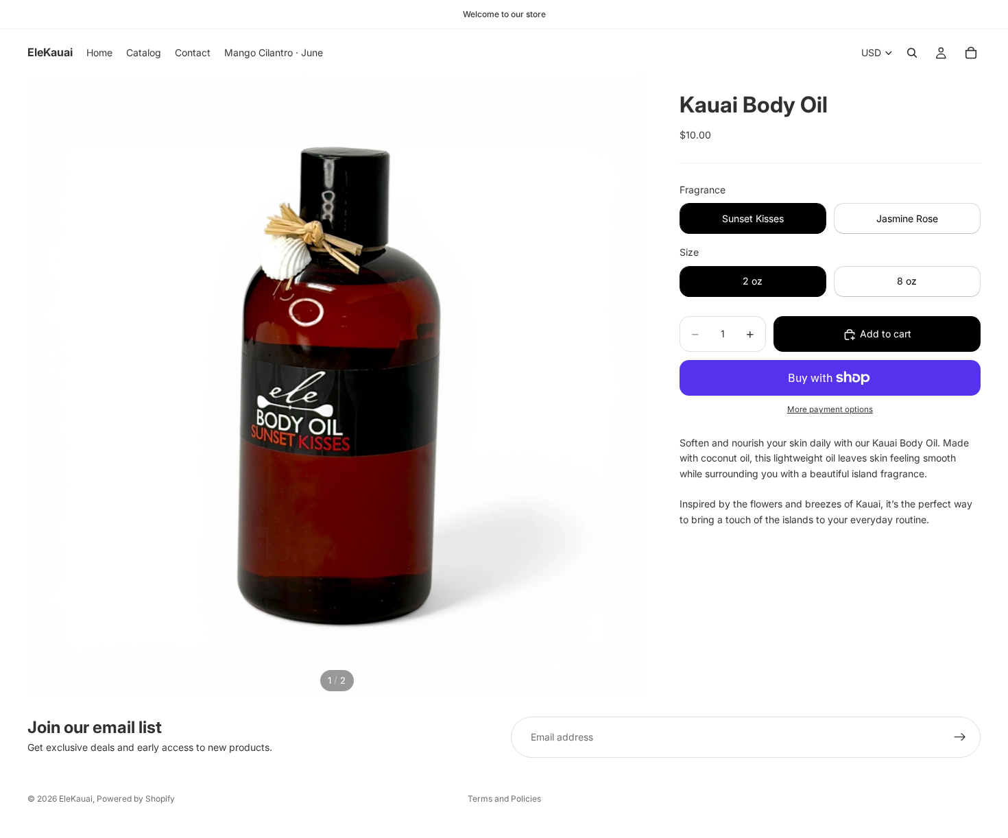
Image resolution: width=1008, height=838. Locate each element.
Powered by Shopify (136, 798)
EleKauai (76, 798)
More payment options (830, 410)
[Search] (912, 53)
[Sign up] (960, 737)
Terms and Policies (504, 798)
